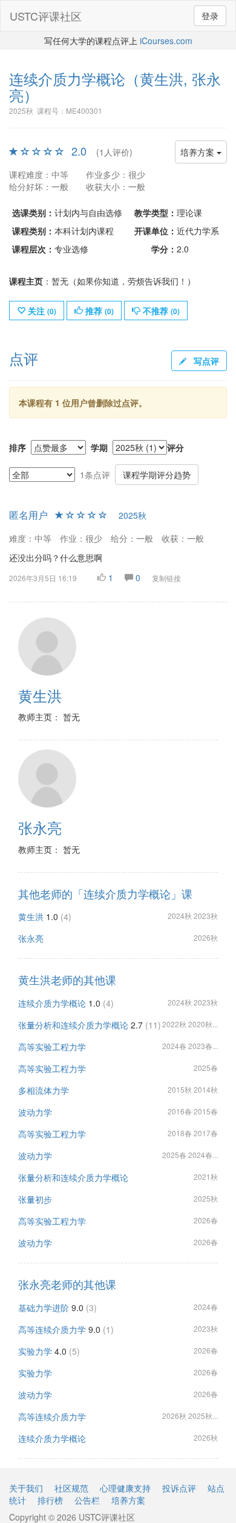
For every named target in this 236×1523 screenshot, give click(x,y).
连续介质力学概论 (52, 1003)
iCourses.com (166, 41)
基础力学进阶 (43, 1307)
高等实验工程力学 (52, 1047)
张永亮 (31, 938)
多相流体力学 (43, 1090)
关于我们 (26, 1488)
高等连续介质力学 (52, 1329)
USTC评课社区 (46, 16)
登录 (210, 16)
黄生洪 (31, 916)
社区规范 (71, 1488)
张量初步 (35, 1199)
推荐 (98, 310)
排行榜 (50, 1500)
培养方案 (198, 152)
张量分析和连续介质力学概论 (73, 1025)
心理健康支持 (125, 1488)
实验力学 (35, 1351)
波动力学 (35, 1112)
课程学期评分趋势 (157, 475)
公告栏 (87, 1500)
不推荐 (160, 310)
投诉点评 (179, 1488)
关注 (40, 310)
